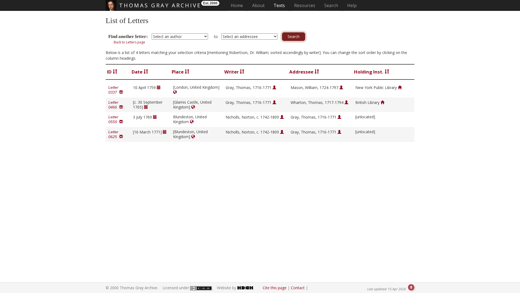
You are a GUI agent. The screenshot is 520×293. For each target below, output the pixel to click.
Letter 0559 (113, 119)
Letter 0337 (113, 89)
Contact (298, 287)
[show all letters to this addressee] (341, 87)
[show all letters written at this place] (175, 92)
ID (110, 72)
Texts (279, 5)
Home (238, 5)
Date (138, 72)
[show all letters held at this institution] (400, 87)
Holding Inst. (369, 72)
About (258, 5)
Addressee (301, 72)
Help (352, 5)
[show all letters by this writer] (274, 87)
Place (178, 72)
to (216, 36)
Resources (304, 5)
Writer (232, 72)
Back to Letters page (129, 42)
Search (331, 5)
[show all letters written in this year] (159, 87)
